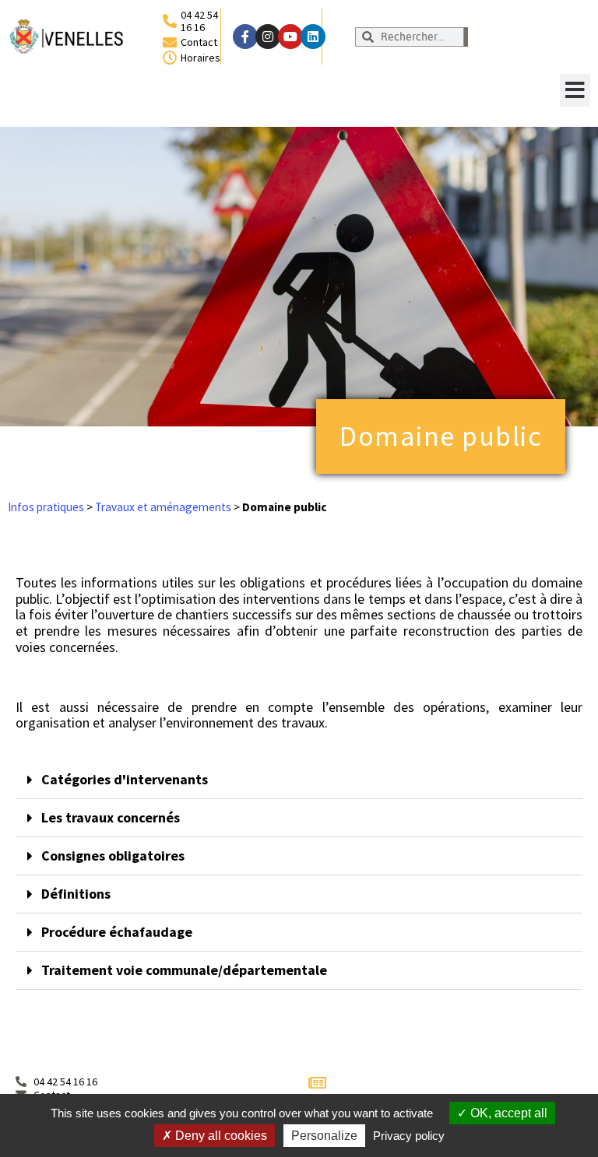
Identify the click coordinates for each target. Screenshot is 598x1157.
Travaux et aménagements (163, 507)
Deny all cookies (219, 1135)
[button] (575, 90)
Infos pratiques (46, 507)
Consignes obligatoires (113, 855)
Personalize (324, 1135)
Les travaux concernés (110, 817)
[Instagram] (267, 36)
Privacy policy (409, 1135)
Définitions (76, 894)
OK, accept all (507, 1113)
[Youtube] (290, 36)
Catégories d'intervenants (124, 779)
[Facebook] (245, 36)
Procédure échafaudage (116, 932)
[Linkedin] (313, 36)
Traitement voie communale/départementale (184, 970)
